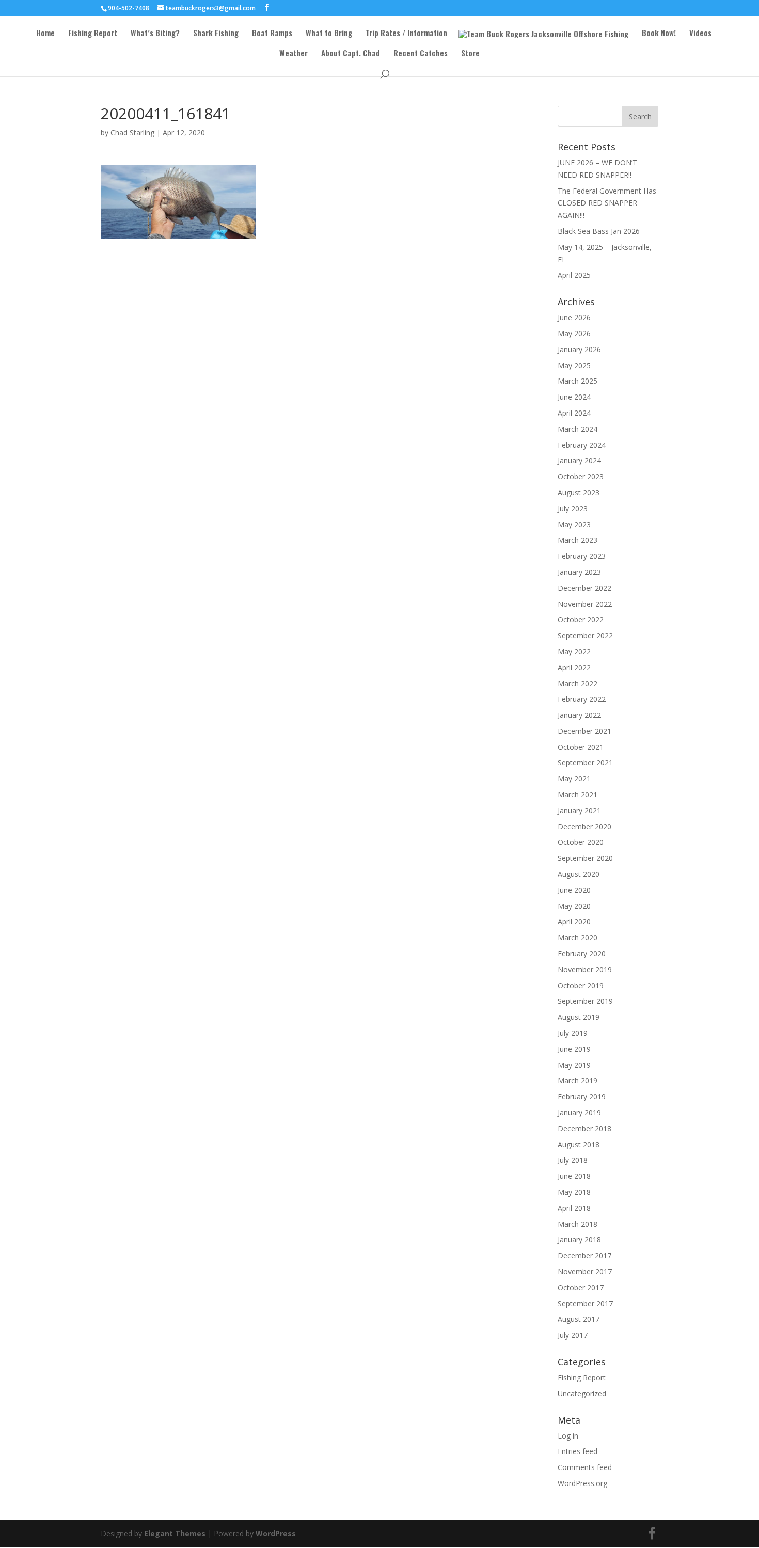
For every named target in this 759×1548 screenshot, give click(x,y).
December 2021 (584, 731)
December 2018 (584, 1128)
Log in (568, 1436)
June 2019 (574, 1049)
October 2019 (581, 985)
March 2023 (577, 540)
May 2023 (574, 524)
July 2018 (573, 1160)
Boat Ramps (272, 33)
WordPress (276, 1533)
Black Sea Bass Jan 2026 (599, 231)
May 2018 (574, 1192)
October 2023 (581, 476)
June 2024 (574, 397)
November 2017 (585, 1271)
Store (470, 53)
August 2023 (578, 492)
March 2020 (577, 937)
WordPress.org (582, 1483)
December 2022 (584, 588)
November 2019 (585, 969)
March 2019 (577, 1080)
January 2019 (579, 1112)
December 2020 (584, 826)
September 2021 (585, 762)
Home (45, 33)
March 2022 (577, 683)
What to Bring (329, 33)
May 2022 (574, 651)
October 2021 (581, 747)
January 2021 (579, 810)
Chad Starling (132, 132)
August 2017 (578, 1319)
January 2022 (579, 715)
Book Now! (659, 33)
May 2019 (574, 1065)
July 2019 (573, 1033)
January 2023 (579, 572)
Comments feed (585, 1467)
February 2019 (582, 1096)
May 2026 (574, 333)
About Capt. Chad (350, 53)
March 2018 (577, 1224)
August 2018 (578, 1144)
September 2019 (585, 1001)
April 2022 (574, 667)
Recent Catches (420, 53)
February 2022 (582, 699)
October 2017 (581, 1287)
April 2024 (574, 413)
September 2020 (585, 858)
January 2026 (579, 349)
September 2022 (585, 635)
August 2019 (578, 1017)
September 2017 (585, 1303)
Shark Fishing (216, 33)
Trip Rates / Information (406, 33)
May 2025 (574, 365)
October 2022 (581, 619)
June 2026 (574, 317)
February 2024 (582, 445)
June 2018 (574, 1176)
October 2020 (581, 842)
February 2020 (582, 953)
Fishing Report (92, 33)
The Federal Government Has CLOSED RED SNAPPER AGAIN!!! (607, 203)
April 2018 (574, 1208)
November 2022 (585, 604)
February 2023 (582, 556)
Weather (293, 53)
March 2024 (577, 429)
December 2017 (584, 1255)
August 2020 (578, 874)
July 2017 (573, 1335)
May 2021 (574, 778)
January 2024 (579, 460)
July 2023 (573, 508)
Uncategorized (582, 1393)
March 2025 (577, 381)
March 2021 (577, 794)
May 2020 (574, 906)
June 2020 (574, 890)
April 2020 (574, 921)
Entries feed (577, 1451)
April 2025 (574, 275)
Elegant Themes (174, 1533)
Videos (700, 33)
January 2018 (579, 1239)
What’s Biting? (155, 33)
